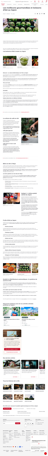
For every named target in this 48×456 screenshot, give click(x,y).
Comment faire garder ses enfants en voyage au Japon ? (12, 370)
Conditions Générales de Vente (14, 451)
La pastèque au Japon (24, 275)
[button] (3, 61)
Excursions (20, 4)
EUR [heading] (31, 1)
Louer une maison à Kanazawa (28, 436)
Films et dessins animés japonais (7, 401)
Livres (46, 4)
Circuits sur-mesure (10, 437)
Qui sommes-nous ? (5, 432)
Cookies (30, 450)
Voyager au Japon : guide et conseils (10, 415)
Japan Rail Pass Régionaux (17, 434)
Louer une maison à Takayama (28, 437)
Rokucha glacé (22, 67)
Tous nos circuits (11, 433)
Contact (4, 450)
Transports (9, 4)
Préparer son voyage (42, 433)
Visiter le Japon (3, 4)
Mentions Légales (7, 451)
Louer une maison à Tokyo (29, 433)
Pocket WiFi (23, 435)
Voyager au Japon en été (25, 112)
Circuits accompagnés (11, 434)
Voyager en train (41, 434)
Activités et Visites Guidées (36, 432)
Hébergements (27, 4)
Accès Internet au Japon (34, 4)
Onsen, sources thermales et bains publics (24, 412)
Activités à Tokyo (25, 317)
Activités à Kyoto (7, 317)
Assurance (27, 450)
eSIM (22, 434)
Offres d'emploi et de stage (5, 439)
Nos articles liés (7, 408)
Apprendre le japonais (18, 401)
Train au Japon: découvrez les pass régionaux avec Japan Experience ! (30, 370)
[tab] (7, 409)
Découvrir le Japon (42, 411)
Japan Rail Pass (16, 432)
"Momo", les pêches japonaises (8, 275)
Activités (42, 4)
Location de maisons (28, 432)
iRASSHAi (4, 443)
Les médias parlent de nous (6, 433)
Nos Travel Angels (28, 439)
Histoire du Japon (28, 401)
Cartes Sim (23, 433)
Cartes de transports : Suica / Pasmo (18, 436)
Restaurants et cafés (6, 411)
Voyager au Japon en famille (22, 411)
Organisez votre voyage (31, 408)
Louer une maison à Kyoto (29, 434)
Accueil (4, 415)
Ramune (36, 67)
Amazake (8, 67)
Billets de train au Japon (17, 433)
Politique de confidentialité (20, 451)
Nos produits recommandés (18, 408)
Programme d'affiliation (4, 436)
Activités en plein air (6, 412)
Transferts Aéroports (17, 437)
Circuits (14, 4)
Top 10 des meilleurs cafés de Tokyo (22, 158)
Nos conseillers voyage (11, 439)
